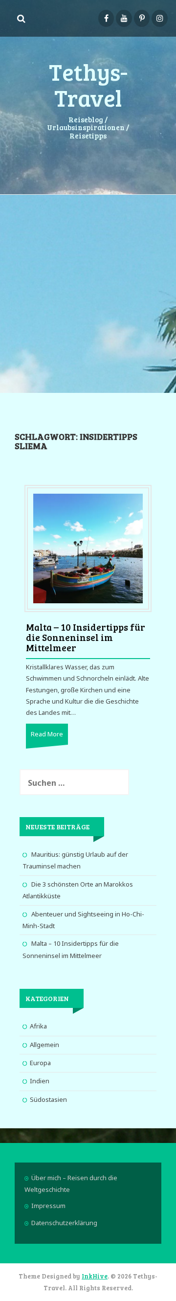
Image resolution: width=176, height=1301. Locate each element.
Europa (40, 1062)
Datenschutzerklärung (64, 1222)
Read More (47, 734)
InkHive (95, 1276)
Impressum (48, 1205)
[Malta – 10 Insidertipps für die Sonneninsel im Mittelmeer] (88, 548)
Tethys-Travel (88, 84)
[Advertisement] (88, 293)
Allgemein (44, 1044)
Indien (39, 1080)
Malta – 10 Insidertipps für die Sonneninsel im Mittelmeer (85, 637)
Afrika (38, 1026)
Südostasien (48, 1099)
